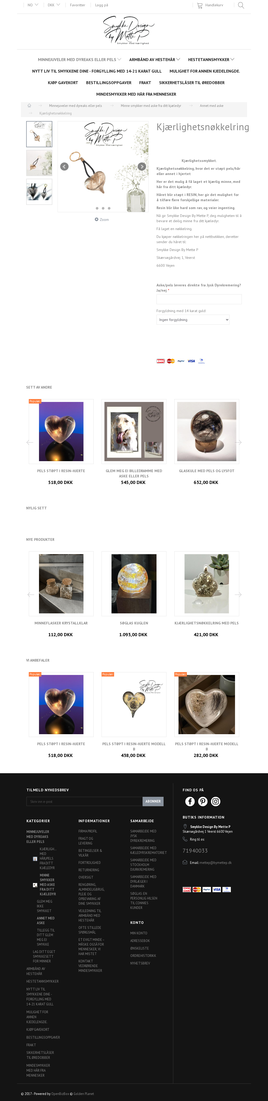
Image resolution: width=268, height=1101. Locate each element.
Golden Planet (84, 1094)
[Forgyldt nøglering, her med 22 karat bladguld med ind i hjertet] (103, 166)
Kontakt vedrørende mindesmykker (90, 966)
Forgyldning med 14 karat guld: (181, 310)
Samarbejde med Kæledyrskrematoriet (145, 850)
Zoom (104, 219)
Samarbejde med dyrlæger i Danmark (143, 881)
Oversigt (86, 877)
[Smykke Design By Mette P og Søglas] (134, 31)
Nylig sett (36, 508)
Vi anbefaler (37, 660)
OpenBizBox (60, 1094)
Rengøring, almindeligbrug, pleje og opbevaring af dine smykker (91, 894)
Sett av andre (39, 387)
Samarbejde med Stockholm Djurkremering (143, 864)
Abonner (153, 801)
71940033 (195, 850)
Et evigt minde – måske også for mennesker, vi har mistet (91, 947)
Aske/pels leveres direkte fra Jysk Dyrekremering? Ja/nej (199, 288)
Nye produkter (40, 539)
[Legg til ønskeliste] (65, 477)
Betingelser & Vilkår (90, 852)
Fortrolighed (90, 862)
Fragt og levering (86, 840)
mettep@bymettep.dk (216, 862)
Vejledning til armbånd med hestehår (90, 915)
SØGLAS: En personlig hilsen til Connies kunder (143, 900)
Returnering (89, 870)
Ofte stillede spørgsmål (90, 929)
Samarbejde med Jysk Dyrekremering (143, 836)
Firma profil (88, 831)
